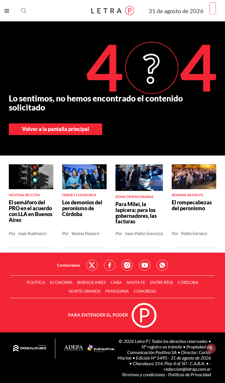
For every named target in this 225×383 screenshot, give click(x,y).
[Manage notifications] (211, 348)
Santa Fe (136, 282)
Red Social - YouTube (144, 265)
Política (36, 282)
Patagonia (117, 291)
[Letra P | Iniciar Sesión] (212, 8)
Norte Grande (85, 291)
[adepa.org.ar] (73, 348)
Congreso (145, 291)
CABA (116, 282)
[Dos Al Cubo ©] (29, 348)
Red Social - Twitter (92, 265)
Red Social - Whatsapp (162, 265)
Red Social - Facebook (109, 265)
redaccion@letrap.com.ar (187, 369)
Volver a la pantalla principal (55, 129)
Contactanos (68, 265)
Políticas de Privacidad (189, 374)
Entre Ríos (161, 282)
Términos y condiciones (144, 374)
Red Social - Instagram (127, 265)
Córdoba (188, 282)
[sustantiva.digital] (101, 348)
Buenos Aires (91, 282)
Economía (61, 282)
